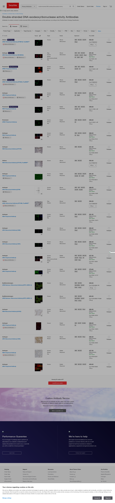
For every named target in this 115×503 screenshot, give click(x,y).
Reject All (108, 498)
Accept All (97, 498)
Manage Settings (7, 498)
